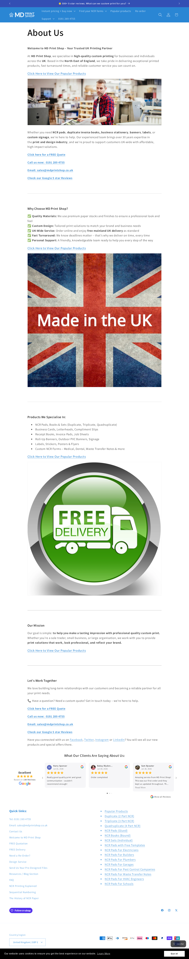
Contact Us (15, 831)
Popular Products (116, 811)
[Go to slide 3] (111, 793)
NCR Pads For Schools (119, 884)
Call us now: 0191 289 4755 (46, 162)
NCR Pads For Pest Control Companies (130, 869)
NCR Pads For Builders (119, 855)
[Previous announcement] (9, 3)
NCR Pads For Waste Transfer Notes (128, 874)
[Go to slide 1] (107, 793)
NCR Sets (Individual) (119, 840)
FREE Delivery (17, 849)
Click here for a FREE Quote (46, 154)
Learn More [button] (103, 953)
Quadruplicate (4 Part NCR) (123, 826)
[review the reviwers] (82, 767)
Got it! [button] (174, 954)
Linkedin (119, 740)
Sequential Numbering (22, 892)
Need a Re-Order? (19, 855)
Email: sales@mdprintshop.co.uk (50, 170)
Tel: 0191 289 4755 (20, 819)
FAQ (11, 880)
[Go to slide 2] (109, 793)
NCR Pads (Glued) (116, 830)
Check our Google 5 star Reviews (49, 178)
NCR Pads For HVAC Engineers (124, 879)
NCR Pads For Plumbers (120, 860)
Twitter (89, 740)
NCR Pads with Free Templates (125, 845)
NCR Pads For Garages (119, 864)
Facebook (76, 740)
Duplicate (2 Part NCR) (119, 816)
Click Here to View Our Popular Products (56, 73)
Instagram (102, 740)
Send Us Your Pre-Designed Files (28, 867)
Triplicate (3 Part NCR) (119, 821)
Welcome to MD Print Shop (25, 837)
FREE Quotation (18, 843)
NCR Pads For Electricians (122, 850)
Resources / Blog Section (23, 874)
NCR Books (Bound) (118, 835)
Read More (140, 787)
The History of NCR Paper (24, 898)
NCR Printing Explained (23, 886)
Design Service (18, 861)
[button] (58, 11)
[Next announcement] (179, 3)
